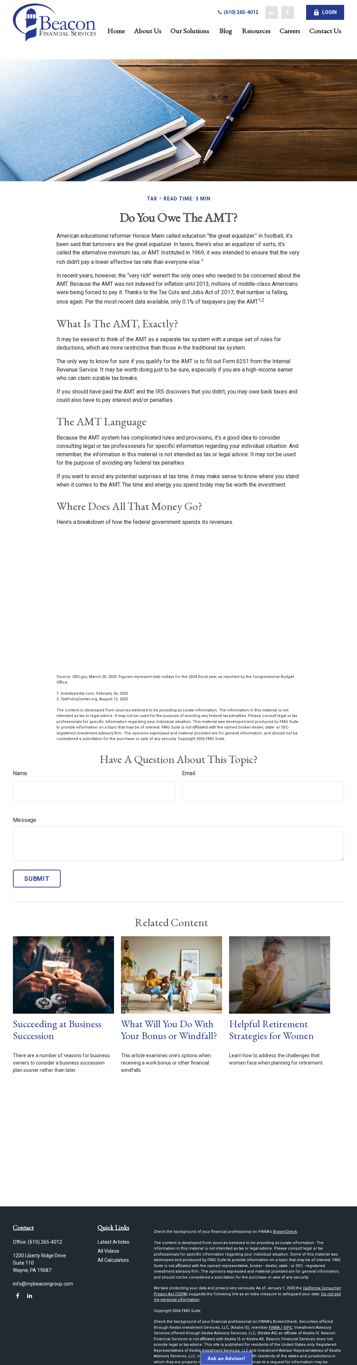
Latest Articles (113, 1242)
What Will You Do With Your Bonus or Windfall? (169, 1030)
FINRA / (275, 1327)
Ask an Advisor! (226, 1358)
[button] (116, 30)
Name (20, 773)
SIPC (287, 1327)
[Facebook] (287, 12)
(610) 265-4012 (240, 12)
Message (24, 820)
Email (188, 773)
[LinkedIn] (271, 12)
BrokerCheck (285, 1231)
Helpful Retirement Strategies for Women (271, 1030)
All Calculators (113, 1260)
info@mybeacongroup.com (43, 1284)
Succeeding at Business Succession (57, 1030)
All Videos (108, 1251)
